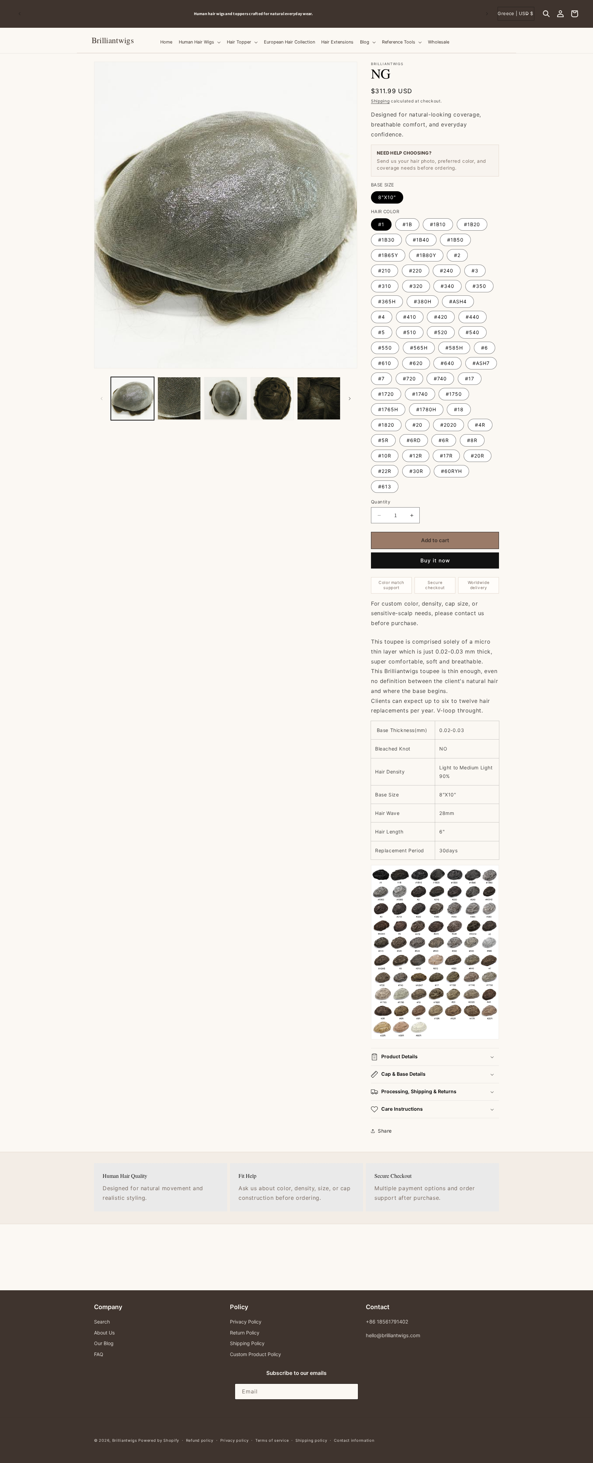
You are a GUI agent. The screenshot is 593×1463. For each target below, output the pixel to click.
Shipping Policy (247, 1343)
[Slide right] (349, 398)
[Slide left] (101, 398)
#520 (440, 332)
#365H (387, 301)
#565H (419, 348)
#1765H (388, 409)
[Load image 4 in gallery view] (272, 398)
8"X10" (387, 197)
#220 (415, 270)
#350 (479, 286)
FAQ (98, 1354)
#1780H (426, 409)
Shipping (380, 100)
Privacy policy (234, 1440)
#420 (440, 317)
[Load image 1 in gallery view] (132, 398)
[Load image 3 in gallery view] (225, 398)
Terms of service (272, 1440)
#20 (417, 425)
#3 (475, 270)
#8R (472, 440)
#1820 (386, 425)
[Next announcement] (487, 13)
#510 (409, 332)
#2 (457, 255)
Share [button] (385, 1131)
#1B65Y (388, 255)
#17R (446, 456)
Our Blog (104, 1343)
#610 (384, 363)
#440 (472, 317)
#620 (416, 363)
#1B (407, 224)
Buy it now (435, 560)
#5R (383, 440)
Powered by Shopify (158, 1440)
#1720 (386, 394)
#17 (469, 378)
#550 (385, 348)
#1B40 (421, 240)
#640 (447, 363)
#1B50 (455, 240)
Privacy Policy (245, 1322)
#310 (384, 286)
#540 (472, 332)
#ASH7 (481, 363)
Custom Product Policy (255, 1354)
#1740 (420, 394)
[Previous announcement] (19, 13)
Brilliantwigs (124, 1440)
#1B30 (386, 240)
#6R (444, 440)
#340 (447, 286)
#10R (384, 456)
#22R (384, 471)
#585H (454, 348)
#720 (409, 378)
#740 (440, 378)
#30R (416, 471)
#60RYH (451, 471)
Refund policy (199, 1440)
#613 (384, 486)
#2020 (448, 425)
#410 (409, 317)
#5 (381, 332)
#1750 (454, 394)
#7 (381, 378)
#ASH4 (458, 301)
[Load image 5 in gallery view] (318, 398)
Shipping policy (311, 1440)
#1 (381, 224)
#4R (480, 425)
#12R (415, 456)
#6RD (414, 440)
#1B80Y (426, 255)
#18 (459, 409)
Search (102, 1322)
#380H (422, 301)
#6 (484, 348)
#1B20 (472, 224)
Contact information (354, 1440)
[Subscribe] (350, 1392)
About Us (104, 1332)
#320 (416, 286)
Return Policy (244, 1332)
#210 (384, 270)
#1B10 (438, 224)
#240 (446, 270)
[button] (546, 13)
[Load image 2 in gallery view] (179, 398)
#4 (381, 317)
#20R (477, 456)
